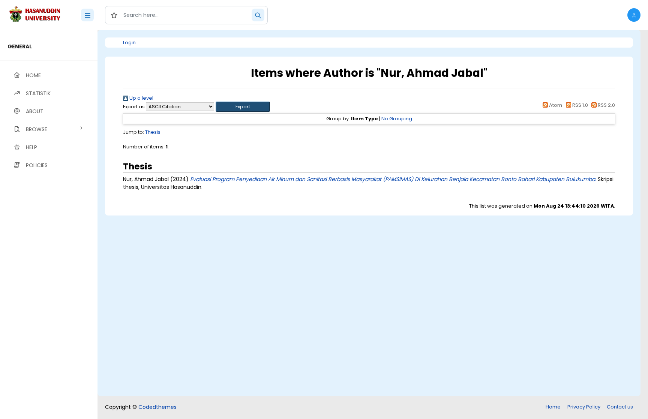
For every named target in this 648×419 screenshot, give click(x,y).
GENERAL (20, 46)
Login (129, 42)
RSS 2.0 (606, 105)
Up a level (140, 98)
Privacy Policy (583, 407)
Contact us (620, 407)
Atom (555, 105)
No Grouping (396, 118)
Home (553, 407)
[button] (633, 15)
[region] (49, 224)
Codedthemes (157, 407)
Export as (134, 106)
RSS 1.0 (579, 105)
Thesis (152, 132)
